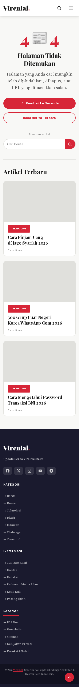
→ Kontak (10, 570)
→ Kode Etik (11, 592)
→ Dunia (9, 503)
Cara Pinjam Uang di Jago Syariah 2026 (28, 240)
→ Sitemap (11, 637)
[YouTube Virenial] (40, 470)
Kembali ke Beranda (42, 103)
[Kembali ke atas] (69, 677)
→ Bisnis (9, 517)
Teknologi (19, 228)
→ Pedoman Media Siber (20, 584)
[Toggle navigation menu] (71, 8)
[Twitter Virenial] (18, 470)
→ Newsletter (13, 629)
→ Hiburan (11, 525)
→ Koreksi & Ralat (16, 651)
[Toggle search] (59, 8)
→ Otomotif (11, 539)
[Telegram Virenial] (51, 470)
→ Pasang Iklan (14, 599)
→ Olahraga (12, 532)
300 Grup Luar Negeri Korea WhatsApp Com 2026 (35, 320)
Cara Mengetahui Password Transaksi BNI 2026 (35, 400)
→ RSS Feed (11, 622)
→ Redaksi (10, 577)
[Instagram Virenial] (29, 470)
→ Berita (9, 496)
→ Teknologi (12, 510)
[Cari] (70, 144)
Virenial (18, 670)
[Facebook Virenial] (7, 470)
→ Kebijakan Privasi (17, 644)
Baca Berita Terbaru (39, 118)
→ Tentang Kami (15, 563)
